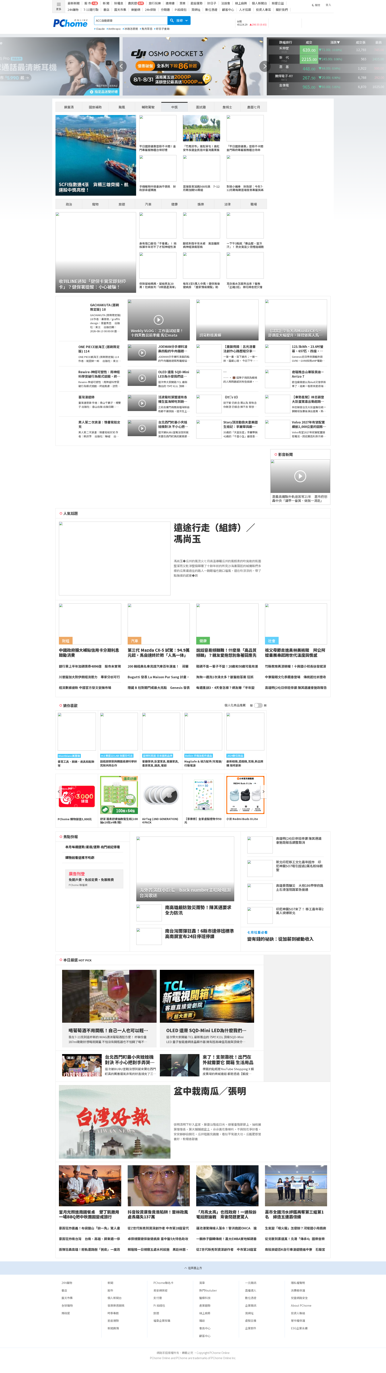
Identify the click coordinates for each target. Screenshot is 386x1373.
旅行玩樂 (155, 3)
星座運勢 (196, 3)
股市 (110, 1290)
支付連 (157, 1298)
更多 (58, 9)
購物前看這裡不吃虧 (79, 858)
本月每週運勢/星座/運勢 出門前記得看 (92, 847)
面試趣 (201, 107)
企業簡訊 (250, 1305)
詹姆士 (227, 107)
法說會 (225, 3)
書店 (106, 9)
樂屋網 (135, 9)
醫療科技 (204, 1298)
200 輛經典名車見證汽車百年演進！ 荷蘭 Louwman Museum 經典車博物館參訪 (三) (158, 666)
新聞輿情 (113, 1328)
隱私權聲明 (298, 1283)
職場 (253, 204)
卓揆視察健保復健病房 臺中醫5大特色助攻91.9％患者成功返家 (158, 1239)
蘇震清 (69, 107)
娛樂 (201, 204)
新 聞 (106, 3)
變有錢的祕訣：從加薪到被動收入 (280, 938)
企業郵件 (250, 1328)
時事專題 (113, 1313)
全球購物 (67, 1305)
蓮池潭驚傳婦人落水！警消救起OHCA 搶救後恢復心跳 (226, 1228)
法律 (227, 204)
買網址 (195, 9)
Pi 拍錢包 (159, 1305)
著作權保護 (298, 1321)
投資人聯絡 (298, 1313)
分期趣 (165, 9)
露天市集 (120, 9)
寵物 (95, 204)
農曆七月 (253, 107)
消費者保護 (298, 1290)
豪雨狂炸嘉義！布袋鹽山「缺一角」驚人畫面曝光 (89, 1228)
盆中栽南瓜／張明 (210, 1091)
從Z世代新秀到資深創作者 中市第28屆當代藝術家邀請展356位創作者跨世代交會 (158, 1228)
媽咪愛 (66, 1313)
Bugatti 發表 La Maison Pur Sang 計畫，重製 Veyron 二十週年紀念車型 (159, 677)
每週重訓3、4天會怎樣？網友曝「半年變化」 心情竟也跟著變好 (225, 688)
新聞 (110, 1283)
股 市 (87, 3)
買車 (183, 3)
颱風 (122, 107)
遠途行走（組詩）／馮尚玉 (214, 533)
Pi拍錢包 (181, 9)
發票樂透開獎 (116, 1305)
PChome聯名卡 (163, 1283)
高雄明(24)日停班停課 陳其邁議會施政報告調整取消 (296, 688)
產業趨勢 (204, 1305)
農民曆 (132, 3)
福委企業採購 (161, 1321)
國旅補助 (95, 107)
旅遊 (122, 204)
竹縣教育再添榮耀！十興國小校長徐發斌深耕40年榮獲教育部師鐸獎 (295, 666)
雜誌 (202, 1321)
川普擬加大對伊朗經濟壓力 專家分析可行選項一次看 (89, 677)
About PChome (301, 1305)
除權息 (118, 3)
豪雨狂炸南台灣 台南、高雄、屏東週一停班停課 (89, 1239)
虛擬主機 (250, 1321)
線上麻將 (241, 3)
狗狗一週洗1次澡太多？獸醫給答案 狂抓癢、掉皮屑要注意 (225, 677)
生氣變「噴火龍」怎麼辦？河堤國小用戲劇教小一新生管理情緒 (295, 1228)
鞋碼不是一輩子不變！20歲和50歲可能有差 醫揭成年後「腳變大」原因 (227, 666)
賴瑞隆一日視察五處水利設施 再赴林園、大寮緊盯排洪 (158, 1250)
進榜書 (170, 3)
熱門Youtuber (208, 1290)
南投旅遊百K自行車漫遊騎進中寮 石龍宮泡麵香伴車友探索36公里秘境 (295, 1250)
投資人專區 (263, 9)
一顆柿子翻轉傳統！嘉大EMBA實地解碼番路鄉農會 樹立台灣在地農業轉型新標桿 (226, 1239)
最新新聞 (74, 3)
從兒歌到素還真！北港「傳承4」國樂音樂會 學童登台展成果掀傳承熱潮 (295, 1239)
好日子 (211, 3)
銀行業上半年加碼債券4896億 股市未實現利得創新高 (90, 666)
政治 (69, 204)
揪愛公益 (278, 3)
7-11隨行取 (91, 9)
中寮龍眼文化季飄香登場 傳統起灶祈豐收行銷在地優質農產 (295, 677)
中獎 (174, 107)
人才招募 (245, 9)
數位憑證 (211, 9)
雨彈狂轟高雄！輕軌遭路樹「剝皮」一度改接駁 (89, 1250)
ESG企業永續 (299, 1328)
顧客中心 (228, 9)
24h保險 (150, 9)
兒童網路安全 (299, 1298)
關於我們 (282, 9)
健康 (174, 204)
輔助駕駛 (148, 107)
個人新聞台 (259, 3)
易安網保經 (160, 1290)
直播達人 (250, 1290)
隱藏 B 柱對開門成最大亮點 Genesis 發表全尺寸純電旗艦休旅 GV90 (159, 688)
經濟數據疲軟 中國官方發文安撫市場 (85, 688)
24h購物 (73, 9)
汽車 (148, 204)
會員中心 (204, 1328)
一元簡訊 (250, 1283)
